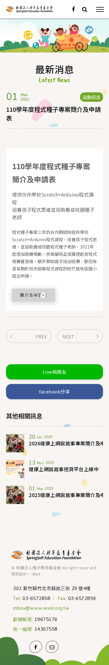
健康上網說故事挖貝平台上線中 (64, 469)
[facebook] (73, 9)
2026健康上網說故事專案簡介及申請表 (66, 443)
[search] (84, 9)
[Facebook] (35, 647)
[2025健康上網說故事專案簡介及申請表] (15, 495)
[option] (54, 35)
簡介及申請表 (33, 295)
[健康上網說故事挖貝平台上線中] (15, 469)
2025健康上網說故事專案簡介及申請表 (66, 495)
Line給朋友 (55, 371)
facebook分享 (54, 391)
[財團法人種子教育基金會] (46, 555)
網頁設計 (19, 573)
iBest (36, 573)
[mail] (52, 647)
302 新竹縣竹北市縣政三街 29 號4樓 (52, 588)
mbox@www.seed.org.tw (41, 608)
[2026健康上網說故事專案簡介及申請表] (15, 443)
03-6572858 (36, 598)
